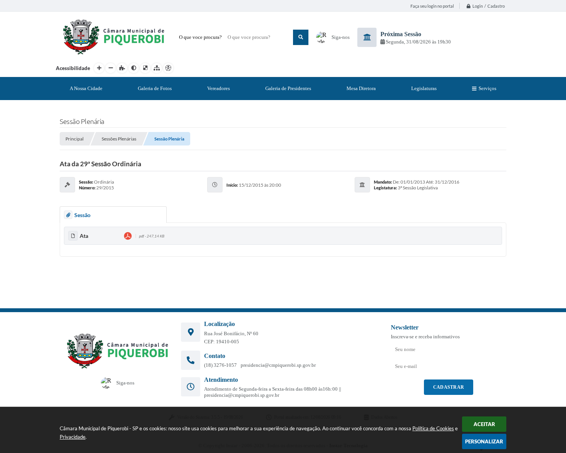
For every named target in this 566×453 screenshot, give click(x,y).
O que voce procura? (200, 37)
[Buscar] (300, 37)
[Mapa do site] (157, 68)
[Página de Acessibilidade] (168, 68)
